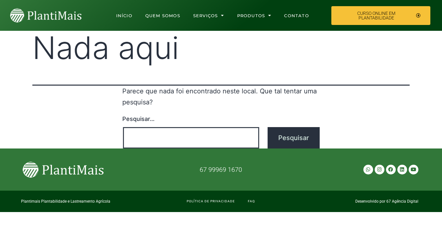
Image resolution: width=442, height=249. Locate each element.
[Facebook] (391, 169)
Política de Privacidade (211, 201)
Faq (251, 201)
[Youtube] (413, 169)
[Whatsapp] (368, 169)
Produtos (251, 15)
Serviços (205, 15)
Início (124, 15)
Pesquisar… (138, 118)
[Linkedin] (402, 169)
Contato (296, 15)
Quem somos (162, 15)
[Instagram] (379, 169)
